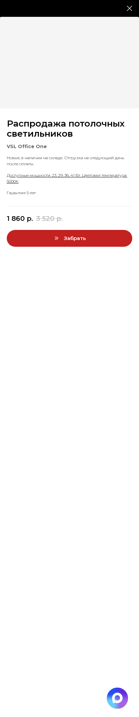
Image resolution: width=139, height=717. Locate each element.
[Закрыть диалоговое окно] (129, 8)
